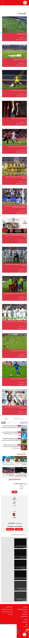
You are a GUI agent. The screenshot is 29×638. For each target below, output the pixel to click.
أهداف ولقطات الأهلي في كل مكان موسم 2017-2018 (15, 322)
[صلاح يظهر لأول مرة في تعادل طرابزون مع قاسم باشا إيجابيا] (20, 574)
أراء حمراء (10, 614)
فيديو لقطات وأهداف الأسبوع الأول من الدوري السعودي (15, 177)
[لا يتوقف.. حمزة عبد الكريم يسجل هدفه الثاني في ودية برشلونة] (20, 542)
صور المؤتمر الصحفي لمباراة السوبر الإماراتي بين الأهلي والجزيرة (15, 407)
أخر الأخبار (25, 611)
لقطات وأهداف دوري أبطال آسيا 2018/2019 (17, 146)
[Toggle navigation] (3, 2)
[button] (2, 423)
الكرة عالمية (9, 607)
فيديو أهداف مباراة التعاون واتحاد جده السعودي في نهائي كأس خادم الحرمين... (15, 207)
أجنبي (21, 488)
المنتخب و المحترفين (6, 609)
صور (27, 624)
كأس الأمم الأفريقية (22, 609)
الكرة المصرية (24, 616)
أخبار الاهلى (25, 614)
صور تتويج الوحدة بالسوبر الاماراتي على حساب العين (15, 236)
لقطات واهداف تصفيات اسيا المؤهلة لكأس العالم (15, 293)
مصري (21, 485)
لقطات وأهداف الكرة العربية (19, 59)
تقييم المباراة (10, 529)
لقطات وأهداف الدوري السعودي (18, 90)
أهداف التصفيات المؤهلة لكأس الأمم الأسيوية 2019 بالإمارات (15, 265)
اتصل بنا (26, 626)
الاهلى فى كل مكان (7, 611)
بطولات (26, 619)
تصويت (14, 492)
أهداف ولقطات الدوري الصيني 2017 (18, 378)
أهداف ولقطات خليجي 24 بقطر (19, 118)
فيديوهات (25, 621)
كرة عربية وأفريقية (21, 33)
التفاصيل (19, 529)
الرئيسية (25, 607)
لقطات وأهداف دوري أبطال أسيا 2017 (18, 350)
